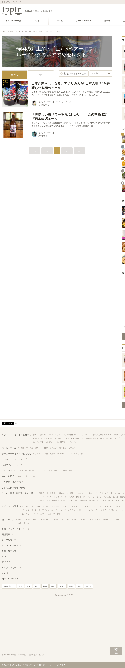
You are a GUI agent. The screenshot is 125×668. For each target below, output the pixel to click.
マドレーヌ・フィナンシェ (42, 510)
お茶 (20, 523)
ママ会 (45, 454)
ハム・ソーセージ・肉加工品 (99, 497)
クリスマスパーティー (63, 470)
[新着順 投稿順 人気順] (100, 73)
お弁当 (69, 500)
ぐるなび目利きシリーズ (25, 665)
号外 (4, 573)
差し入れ (29, 448)
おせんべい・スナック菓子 (95, 510)
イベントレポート (10, 545)
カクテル (106, 519)
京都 (28, 586)
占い (4, 556)
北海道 (62, 586)
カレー (110, 500)
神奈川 (88, 586)
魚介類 (115, 497)
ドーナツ (25, 510)
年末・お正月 (8, 476)
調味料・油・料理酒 (47, 493)
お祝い (35, 435)
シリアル (99, 493)
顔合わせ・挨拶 (41, 448)
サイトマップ (53, 665)
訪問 (22, 448)
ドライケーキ (60, 510)
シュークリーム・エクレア (110, 506)
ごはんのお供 (62, 493)
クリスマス (7, 470)
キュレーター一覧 (9, 655)
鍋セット (55, 500)
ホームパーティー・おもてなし (16, 453)
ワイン (20, 519)
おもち (32, 476)
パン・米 (108, 493)
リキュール (116, 519)
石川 (37, 586)
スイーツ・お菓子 (10, 506)
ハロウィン (7, 465)
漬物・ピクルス (76, 493)
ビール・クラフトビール (90, 519)
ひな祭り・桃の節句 (11, 482)
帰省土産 (53, 448)
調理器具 (6, 534)
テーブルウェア (9, 540)
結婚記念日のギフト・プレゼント (77, 435)
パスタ (71, 497)
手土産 (37, 454)
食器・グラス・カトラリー (14, 529)
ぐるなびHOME (8, 665)
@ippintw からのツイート (67, 595)
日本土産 (72, 448)
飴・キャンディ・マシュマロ (34, 514)
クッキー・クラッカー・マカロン (56, 506)
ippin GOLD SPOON (11, 578)
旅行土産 (62, 448)
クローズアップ (9, 551)
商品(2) (41, 74)
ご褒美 (115, 435)
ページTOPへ (116, 661)
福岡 (45, 586)
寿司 (76, 500)
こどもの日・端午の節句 (13, 487)
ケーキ (25, 506)
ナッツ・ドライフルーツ (56, 497)
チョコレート (77, 506)
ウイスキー (43, 519)
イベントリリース (10, 567)
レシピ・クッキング (75, 454)
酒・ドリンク (8, 519)
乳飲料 (26, 523)
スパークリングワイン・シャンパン (64, 519)
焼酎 (35, 519)
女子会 (52, 454)
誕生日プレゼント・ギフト (51, 435)
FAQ (62, 665)
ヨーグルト (89, 493)
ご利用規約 (41, 665)
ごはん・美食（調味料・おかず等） (18, 493)
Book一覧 (22, 655)
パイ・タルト (35, 506)
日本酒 (28, 519)
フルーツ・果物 (54, 514)
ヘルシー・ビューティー (13, 459)
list (16, 423)
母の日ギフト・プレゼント (43, 442)
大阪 (79, 586)
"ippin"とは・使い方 (36, 655)
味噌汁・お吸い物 (87, 500)
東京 (20, 586)
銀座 (71, 586)
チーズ (42, 497)
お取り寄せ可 (8, 586)
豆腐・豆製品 (44, 500)
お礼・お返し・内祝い (102, 435)
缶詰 (63, 500)
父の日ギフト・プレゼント (67, 442)
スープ (103, 500)
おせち (20, 476)
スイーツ (19, 465)
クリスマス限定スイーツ (26, 470)
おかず (78, 497)
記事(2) (14, 74)
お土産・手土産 (9, 448)
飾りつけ (61, 454)
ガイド (5, 562)
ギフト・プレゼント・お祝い (15, 434)
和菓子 (80, 510)
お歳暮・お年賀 (91, 438)
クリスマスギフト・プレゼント (70, 438)
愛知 (53, 586)
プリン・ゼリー (90, 506)
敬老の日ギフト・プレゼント (44, 438)
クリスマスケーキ (45, 470)
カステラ (71, 510)
